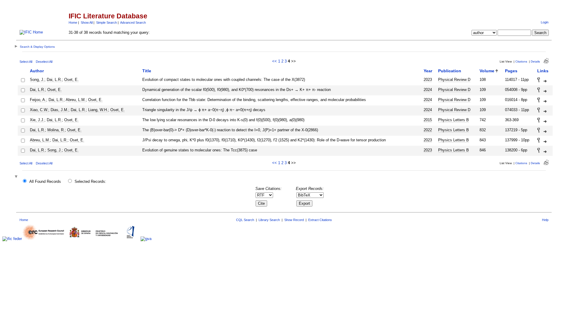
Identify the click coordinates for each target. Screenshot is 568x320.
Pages (511, 70)
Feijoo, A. (38, 99)
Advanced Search (133, 22)
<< (274, 61)
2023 (428, 79)
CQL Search (245, 220)
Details (535, 61)
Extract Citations (320, 220)
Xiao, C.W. (39, 110)
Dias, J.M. (59, 110)
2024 (428, 89)
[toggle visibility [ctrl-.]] (17, 177)
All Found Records (45, 181)
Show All (87, 22)
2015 (428, 120)
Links (542, 70)
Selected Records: (90, 181)
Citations (521, 61)
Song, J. (37, 79)
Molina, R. (56, 130)
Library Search (269, 220)
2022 (428, 130)
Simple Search (106, 22)
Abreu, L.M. (76, 99)
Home (73, 22)
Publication (449, 70)
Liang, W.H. (98, 110)
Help (545, 220)
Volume (487, 70)
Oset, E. (71, 79)
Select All (26, 61)
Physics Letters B (453, 120)
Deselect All (44, 61)
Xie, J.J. (37, 120)
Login (544, 22)
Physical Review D (454, 79)
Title (146, 70)
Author (37, 70)
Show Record (294, 220)
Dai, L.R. (54, 79)
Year (428, 70)
